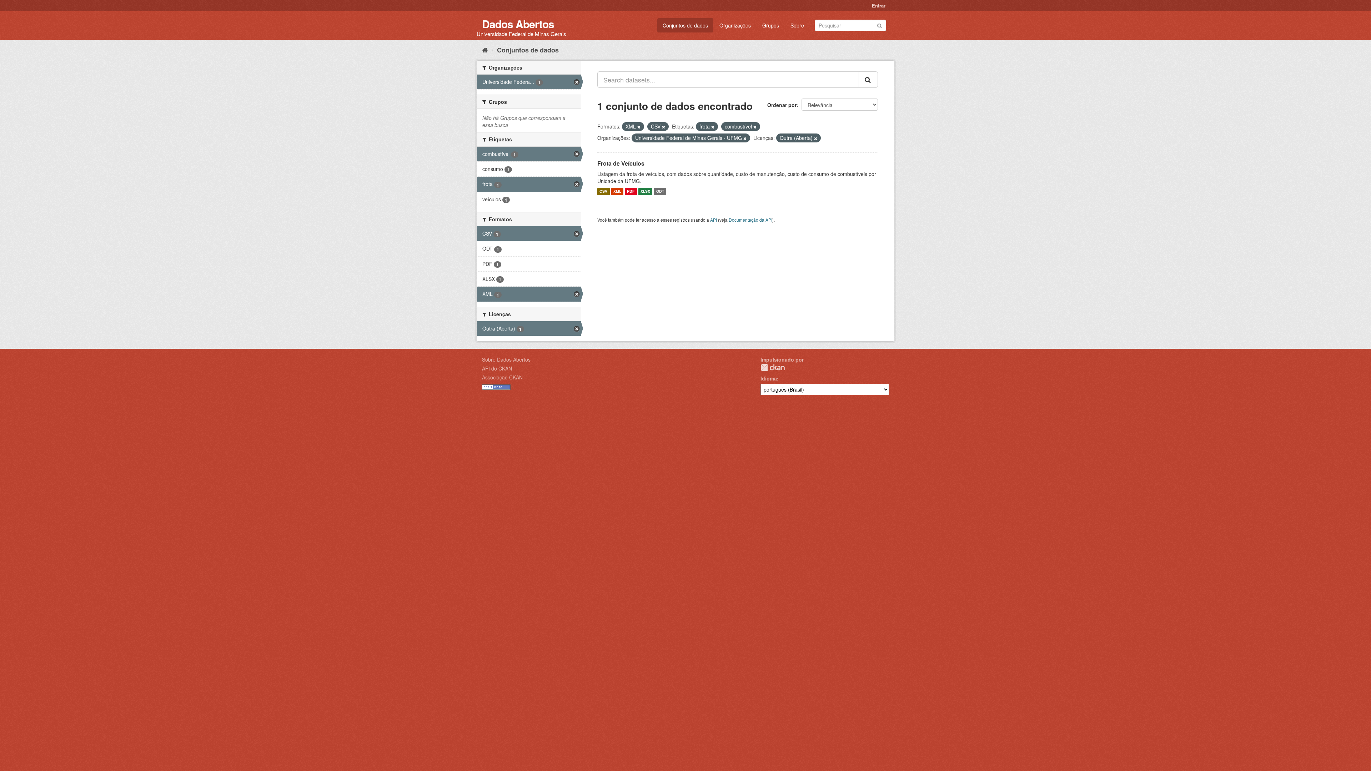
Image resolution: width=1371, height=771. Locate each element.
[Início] (485, 49)
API (713, 220)
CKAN (772, 367)
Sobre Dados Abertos (506, 359)
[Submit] (880, 25)
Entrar (878, 5)
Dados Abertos (518, 23)
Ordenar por (782, 105)
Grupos (770, 25)
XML (617, 191)
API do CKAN (497, 368)
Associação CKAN (502, 377)
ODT (660, 191)
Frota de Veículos (620, 163)
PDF (630, 191)
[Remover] (639, 127)
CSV (603, 191)
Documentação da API (750, 220)
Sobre (797, 25)
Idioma (768, 378)
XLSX (645, 191)
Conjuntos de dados (685, 25)
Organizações (735, 25)
